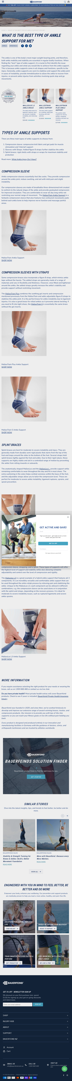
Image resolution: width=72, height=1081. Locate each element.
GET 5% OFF (53, 543)
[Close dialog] (68, 517)
